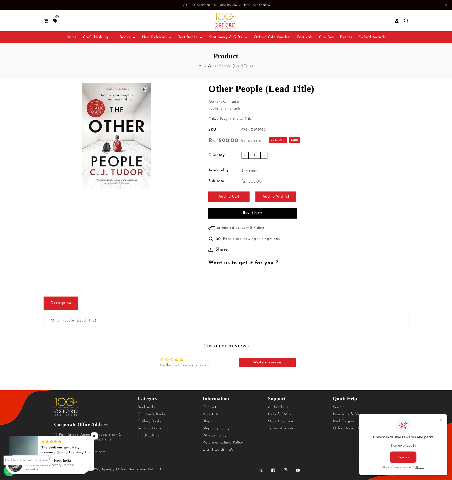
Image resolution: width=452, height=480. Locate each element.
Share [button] (221, 250)
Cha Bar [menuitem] (326, 37)
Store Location (280, 421)
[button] (46, 21)
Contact (209, 407)
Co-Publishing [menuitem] (95, 37)
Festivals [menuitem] (305, 37)
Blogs (207, 421)
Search (339, 407)
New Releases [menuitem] (154, 37)
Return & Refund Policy (223, 442)
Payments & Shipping (351, 414)
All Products (278, 407)
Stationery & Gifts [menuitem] (225, 37)
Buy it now (252, 213)
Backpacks (146, 407)
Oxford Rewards (347, 428)
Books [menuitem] (125, 37)
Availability (218, 170)
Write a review (267, 362)
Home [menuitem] (71, 37)
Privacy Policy (214, 435)
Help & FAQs (279, 414)
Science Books (150, 428)
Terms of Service (282, 428)
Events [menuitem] (346, 37)
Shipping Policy (216, 428)
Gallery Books (149, 421)
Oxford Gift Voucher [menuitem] (272, 37)
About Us (211, 414)
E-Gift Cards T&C (218, 450)
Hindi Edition (149, 435)
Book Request (344, 421)
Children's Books (151, 414)
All (201, 66)
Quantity (216, 155)
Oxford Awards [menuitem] (372, 37)
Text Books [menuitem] (188, 37)
